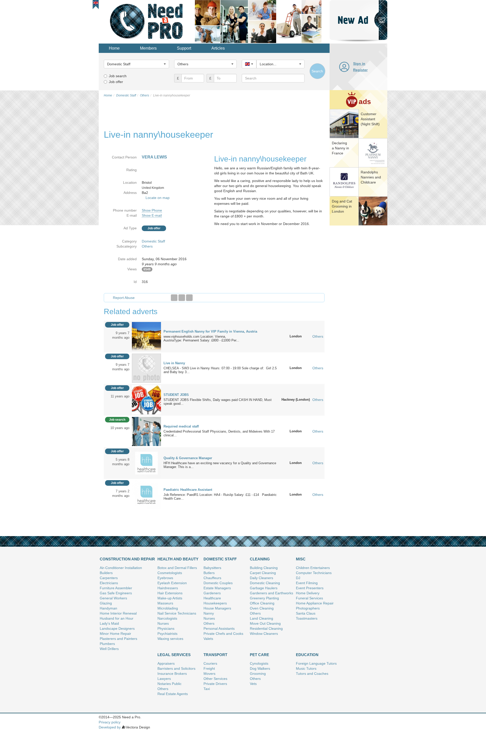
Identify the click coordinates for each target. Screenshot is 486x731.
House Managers (217, 608)
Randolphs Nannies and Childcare (371, 177)
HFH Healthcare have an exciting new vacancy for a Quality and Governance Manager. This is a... (220, 465)
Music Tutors (306, 668)
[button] (95, 3)
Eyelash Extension (172, 583)
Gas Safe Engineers (116, 593)
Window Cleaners (264, 634)
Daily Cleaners (261, 578)
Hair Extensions (170, 593)
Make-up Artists (169, 598)
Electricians (109, 583)
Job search (118, 76)
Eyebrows (165, 578)
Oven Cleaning (262, 608)
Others (147, 246)
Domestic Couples (218, 583)
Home (114, 48)
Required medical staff (181, 426)
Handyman (108, 608)
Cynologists (259, 663)
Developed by (110, 727)
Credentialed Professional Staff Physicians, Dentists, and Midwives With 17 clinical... (219, 433)
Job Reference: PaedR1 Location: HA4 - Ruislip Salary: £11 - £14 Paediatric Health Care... (220, 496)
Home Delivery (307, 593)
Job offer (116, 82)
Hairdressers (167, 588)
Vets (253, 684)
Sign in (359, 64)
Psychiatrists (167, 634)
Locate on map (158, 198)
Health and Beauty (177, 559)
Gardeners (212, 593)
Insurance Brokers (172, 674)
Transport (215, 655)
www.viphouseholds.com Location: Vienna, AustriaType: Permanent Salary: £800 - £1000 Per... (201, 338)
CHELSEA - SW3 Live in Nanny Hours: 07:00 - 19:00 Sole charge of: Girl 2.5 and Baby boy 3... (220, 370)
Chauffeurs (212, 578)
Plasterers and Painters (118, 639)
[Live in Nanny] (146, 368)
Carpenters (109, 578)
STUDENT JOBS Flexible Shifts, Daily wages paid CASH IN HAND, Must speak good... (218, 401)
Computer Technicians (314, 573)
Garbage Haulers (263, 588)
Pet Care (259, 655)
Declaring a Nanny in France (340, 148)
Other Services (215, 679)
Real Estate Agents (172, 694)
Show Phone (152, 210)
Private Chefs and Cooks (223, 634)
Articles (218, 48)
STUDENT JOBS (176, 395)
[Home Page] (147, 21)
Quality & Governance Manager (188, 458)
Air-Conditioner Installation (121, 568)
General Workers (113, 598)
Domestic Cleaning (265, 583)
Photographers (308, 608)
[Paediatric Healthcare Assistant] (146, 494)
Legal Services (174, 655)
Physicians (165, 628)
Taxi (207, 689)
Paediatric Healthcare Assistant (188, 490)
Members (148, 48)
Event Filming (307, 583)
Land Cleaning (261, 618)
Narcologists (167, 618)
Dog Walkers (260, 668)
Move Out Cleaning (265, 623)
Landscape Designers (117, 628)
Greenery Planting (264, 598)
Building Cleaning (264, 568)
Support (184, 48)
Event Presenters (309, 588)
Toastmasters (306, 618)
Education (307, 655)
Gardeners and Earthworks (271, 593)
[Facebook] (174, 297)
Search (317, 71)
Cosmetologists (169, 573)
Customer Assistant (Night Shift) (370, 119)
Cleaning (260, 559)
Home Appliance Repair (315, 603)
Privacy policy (109, 722)
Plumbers (107, 644)
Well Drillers (109, 649)
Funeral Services (309, 598)
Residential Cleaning (266, 628)
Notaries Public (169, 684)
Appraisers (166, 663)
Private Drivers (215, 684)
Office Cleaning (262, 603)
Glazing (106, 603)
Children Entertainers (313, 568)
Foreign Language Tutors (316, 663)
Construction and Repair (127, 559)
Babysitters (212, 568)
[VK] (189, 297)
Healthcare (212, 598)
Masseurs (165, 603)
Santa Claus (305, 613)
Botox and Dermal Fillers (177, 568)
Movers (209, 674)
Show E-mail (152, 215)
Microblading (167, 608)
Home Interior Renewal (118, 613)
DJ (298, 578)
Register (360, 70)
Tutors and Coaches (312, 674)
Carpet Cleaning (263, 573)
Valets (208, 639)
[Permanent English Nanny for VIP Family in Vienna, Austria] (146, 336)
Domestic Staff (153, 241)
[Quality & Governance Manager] (146, 463)
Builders (106, 573)
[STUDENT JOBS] (146, 399)
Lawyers (164, 679)
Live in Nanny (174, 363)
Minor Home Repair (115, 634)
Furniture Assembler (116, 588)
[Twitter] (181, 297)
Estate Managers (217, 588)
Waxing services (170, 639)
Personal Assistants (219, 628)
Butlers (209, 573)
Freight (209, 668)
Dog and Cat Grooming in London (342, 206)
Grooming (258, 674)
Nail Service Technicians (176, 613)
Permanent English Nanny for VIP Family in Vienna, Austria (210, 331)
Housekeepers (215, 603)
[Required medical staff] (146, 431)
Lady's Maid (109, 623)
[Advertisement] (358, 305)
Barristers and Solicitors (176, 668)
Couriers (210, 663)
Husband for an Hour (116, 618)
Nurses (163, 623)
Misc (301, 559)
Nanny (209, 613)
